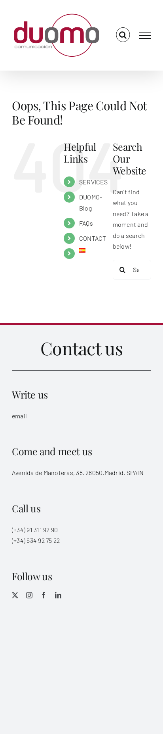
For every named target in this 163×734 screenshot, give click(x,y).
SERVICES (93, 182)
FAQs (86, 223)
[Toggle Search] (123, 35)
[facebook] (43, 595)
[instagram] (29, 595)
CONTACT (92, 238)
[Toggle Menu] (145, 35)
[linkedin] (58, 595)
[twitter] (15, 595)
